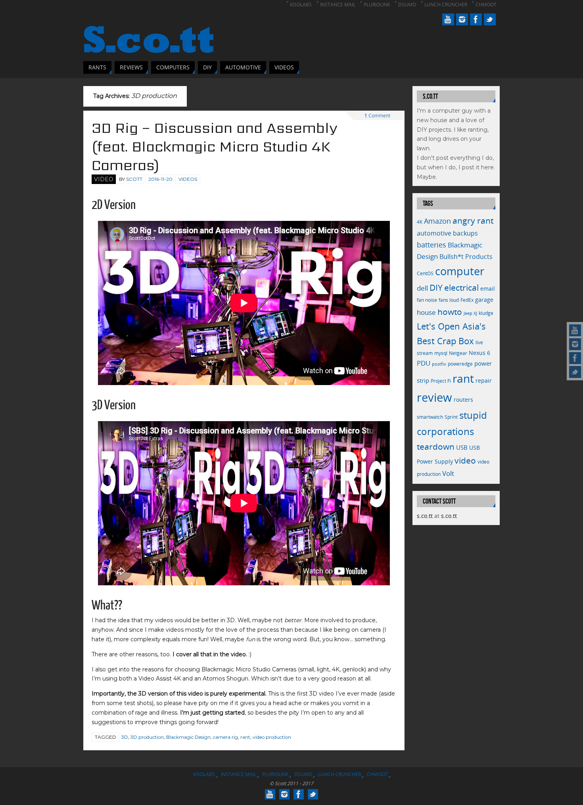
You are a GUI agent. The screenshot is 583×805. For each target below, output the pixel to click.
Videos (187, 179)
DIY (436, 287)
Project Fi (441, 381)
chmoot (486, 4)
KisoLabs (301, 4)
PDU (423, 363)
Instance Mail (337, 4)
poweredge (460, 363)
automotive (434, 233)
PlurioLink (377, 4)
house (426, 312)
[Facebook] (575, 358)
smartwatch (430, 417)
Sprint (451, 417)
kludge (486, 313)
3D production (147, 737)
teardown (436, 446)
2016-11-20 (160, 179)
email (487, 288)
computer (459, 271)
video (465, 460)
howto (449, 311)
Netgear (458, 353)
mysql (440, 353)
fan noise (427, 300)
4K (419, 221)
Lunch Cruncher (445, 4)
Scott (134, 179)
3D (124, 737)
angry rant (473, 220)
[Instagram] (575, 344)
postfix (439, 364)
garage (484, 299)
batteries (431, 244)
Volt (448, 473)
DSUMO (407, 4)
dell (422, 288)
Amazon (437, 221)
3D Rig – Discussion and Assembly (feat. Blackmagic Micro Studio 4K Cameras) (215, 146)
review (434, 397)
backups (465, 233)
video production (272, 737)
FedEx (467, 300)
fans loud (449, 300)
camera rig (225, 737)
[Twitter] (575, 372)
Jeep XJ (470, 313)
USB (462, 447)
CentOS (425, 273)
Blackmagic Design (188, 737)
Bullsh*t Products (466, 256)
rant (245, 737)
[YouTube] (575, 330)
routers (463, 399)
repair (484, 380)
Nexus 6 (479, 352)
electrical (461, 287)
